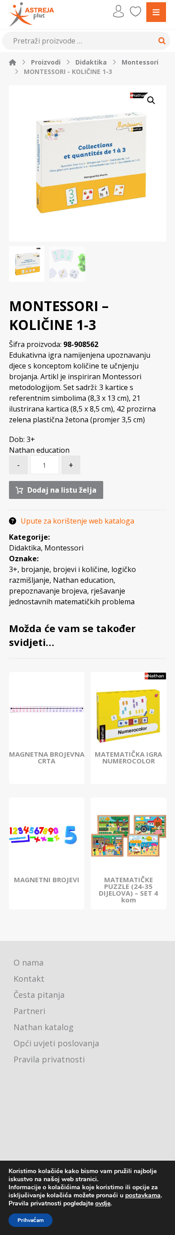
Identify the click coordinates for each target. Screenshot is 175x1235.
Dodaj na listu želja (61, 490)
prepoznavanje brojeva (48, 591)
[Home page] (12, 62)
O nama (28, 962)
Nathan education (83, 580)
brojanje (35, 569)
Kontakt (28, 978)
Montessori (63, 548)
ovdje (102, 1203)
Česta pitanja (39, 994)
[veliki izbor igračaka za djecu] (31, 14)
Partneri (29, 1010)
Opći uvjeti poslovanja (56, 1043)
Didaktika (25, 548)
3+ (13, 569)
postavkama (143, 1196)
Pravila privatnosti (49, 1059)
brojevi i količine (80, 569)
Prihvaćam (31, 1220)
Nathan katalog (43, 1027)
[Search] (161, 40)
